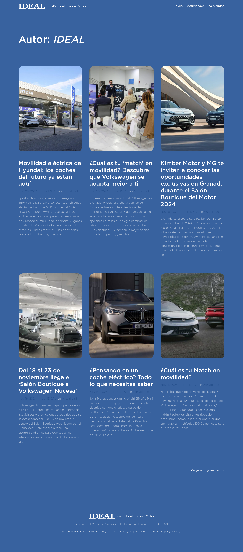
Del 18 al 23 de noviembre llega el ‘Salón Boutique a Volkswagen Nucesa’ (48, 380)
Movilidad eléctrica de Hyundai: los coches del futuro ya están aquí (50, 173)
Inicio (179, 6)
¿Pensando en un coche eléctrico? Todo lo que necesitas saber (121, 377)
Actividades (141, 391)
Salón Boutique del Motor (67, 6)
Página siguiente (207, 470)
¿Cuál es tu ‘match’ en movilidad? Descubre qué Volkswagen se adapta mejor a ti (120, 173)
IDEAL (52, 191)
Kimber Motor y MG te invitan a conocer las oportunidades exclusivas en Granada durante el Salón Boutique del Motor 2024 (192, 183)
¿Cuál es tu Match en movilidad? (190, 373)
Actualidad (70, 191)
